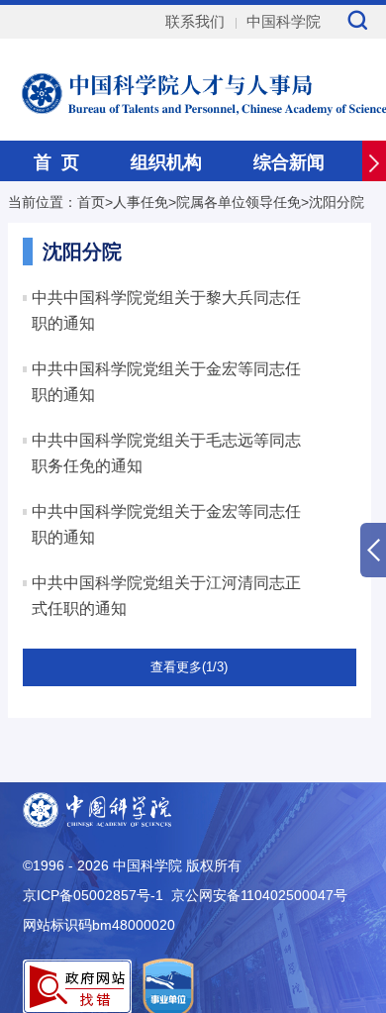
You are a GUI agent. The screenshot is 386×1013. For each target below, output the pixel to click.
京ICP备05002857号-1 (93, 895)
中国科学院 (283, 21)
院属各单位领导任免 (238, 202)
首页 (91, 202)
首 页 (56, 162)
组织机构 (166, 162)
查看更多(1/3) (189, 666)
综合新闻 (289, 162)
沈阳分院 (336, 202)
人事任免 (140, 202)
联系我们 (195, 21)
